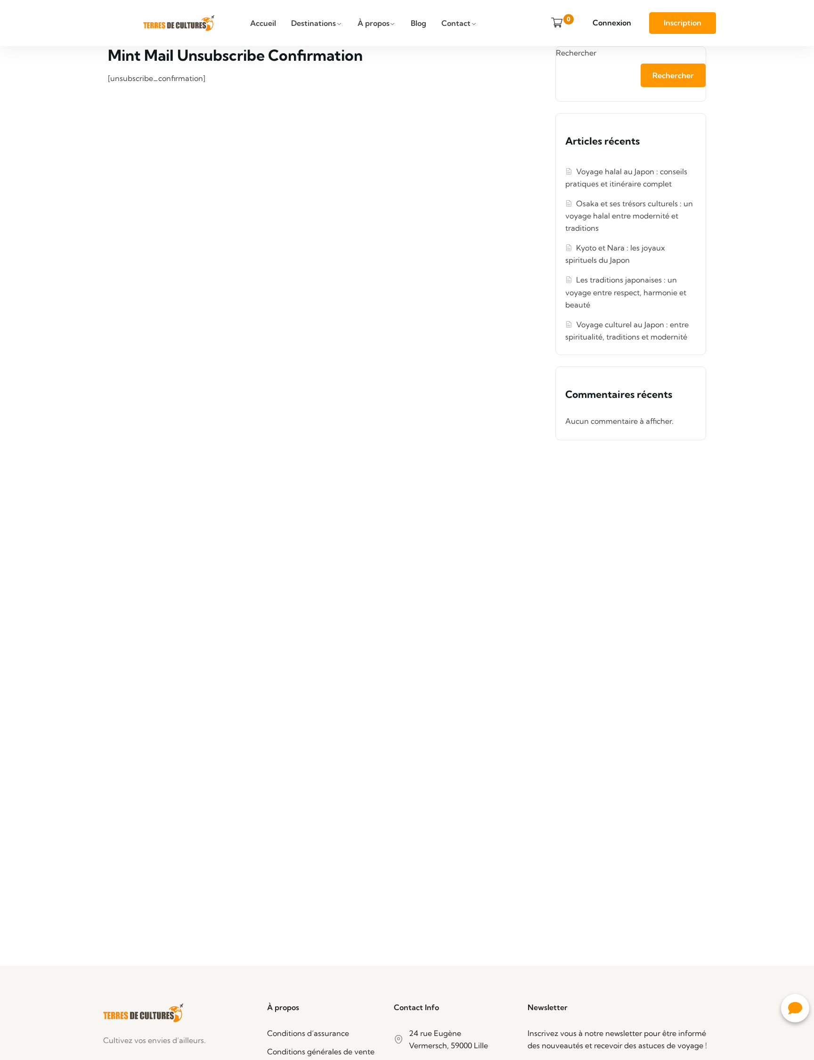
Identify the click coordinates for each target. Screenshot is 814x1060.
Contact (456, 23)
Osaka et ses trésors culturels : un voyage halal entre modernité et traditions (629, 216)
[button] (795, 1008)
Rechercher (576, 52)
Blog (418, 23)
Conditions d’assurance (308, 1033)
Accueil (263, 23)
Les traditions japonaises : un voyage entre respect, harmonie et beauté (625, 292)
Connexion (612, 22)
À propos (374, 23)
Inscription (682, 22)
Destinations (313, 23)
